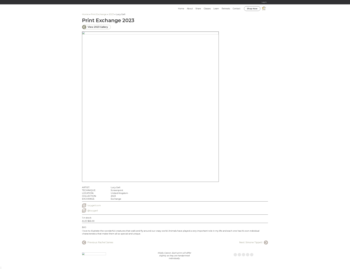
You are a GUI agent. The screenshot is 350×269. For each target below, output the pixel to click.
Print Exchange (99, 14)
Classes (207, 8)
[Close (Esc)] (347, 3)
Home (181, 8)
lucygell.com (94, 205)
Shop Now (252, 8)
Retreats (226, 8)
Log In (264, 2)
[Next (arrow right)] (345, 134)
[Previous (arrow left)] (5, 134)
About (190, 8)
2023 (111, 14)
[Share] (341, 3)
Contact (236, 8)
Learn (216, 8)
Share (198, 8)
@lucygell (93, 210)
